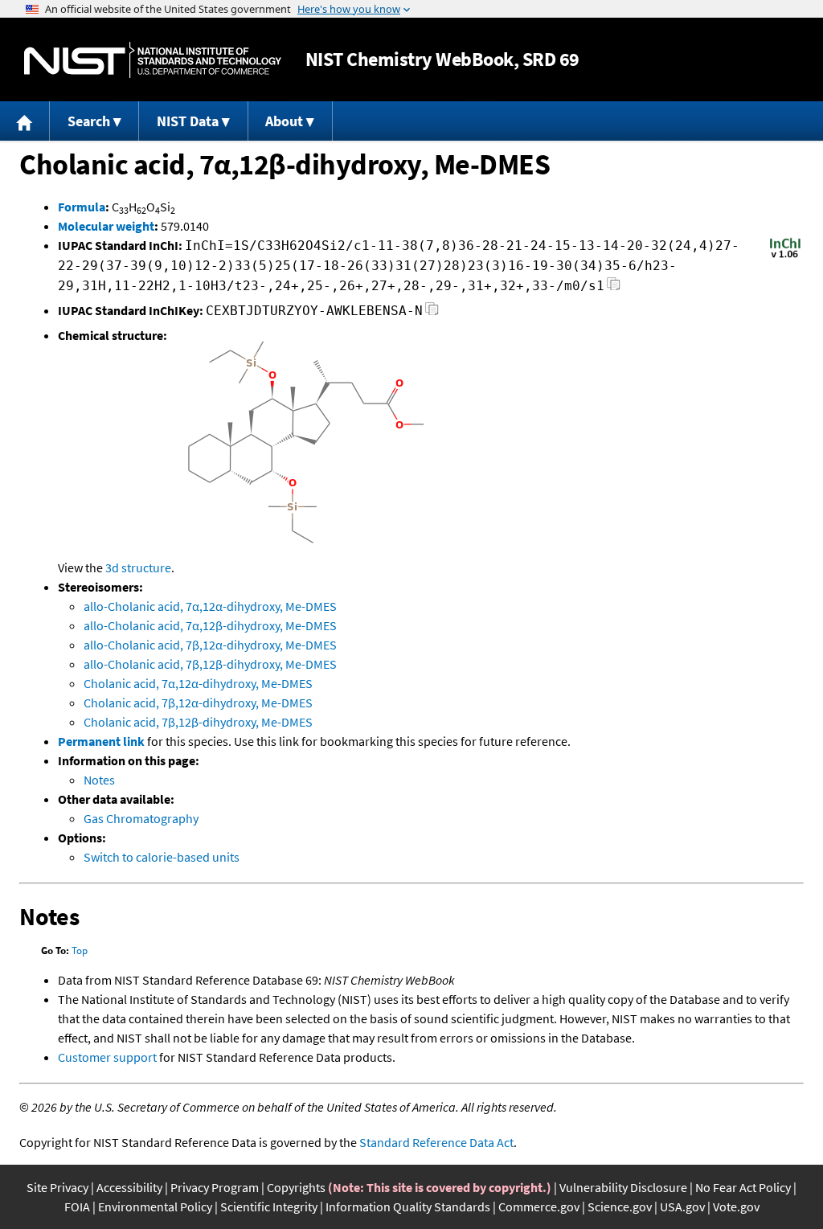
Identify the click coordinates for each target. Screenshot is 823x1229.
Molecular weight (106, 226)
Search (89, 121)
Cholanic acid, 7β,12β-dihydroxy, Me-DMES (198, 722)
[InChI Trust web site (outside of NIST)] (785, 256)
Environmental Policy (155, 1206)
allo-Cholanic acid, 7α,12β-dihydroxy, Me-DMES (210, 625)
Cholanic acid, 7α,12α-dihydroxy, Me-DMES (198, 683)
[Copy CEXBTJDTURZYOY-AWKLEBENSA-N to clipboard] (432, 313)
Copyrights (296, 1187)
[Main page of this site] (25, 121)
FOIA (77, 1206)
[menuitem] (25, 121)
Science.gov (620, 1206)
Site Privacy (57, 1187)
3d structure (138, 567)
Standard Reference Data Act (436, 1142)
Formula (81, 207)
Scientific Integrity (268, 1206)
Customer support (107, 1057)
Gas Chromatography (141, 818)
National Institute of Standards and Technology (152, 60)
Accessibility (129, 1187)
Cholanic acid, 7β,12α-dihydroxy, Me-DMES (198, 702)
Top (80, 950)
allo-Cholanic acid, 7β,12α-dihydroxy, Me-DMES (210, 645)
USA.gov (682, 1206)
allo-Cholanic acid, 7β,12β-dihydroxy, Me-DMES (210, 664)
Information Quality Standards (408, 1206)
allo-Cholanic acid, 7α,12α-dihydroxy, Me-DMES (210, 606)
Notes (99, 780)
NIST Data (188, 121)
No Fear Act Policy (743, 1187)
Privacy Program (214, 1187)
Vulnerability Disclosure (623, 1187)
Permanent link (101, 741)
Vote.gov (736, 1206)
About (284, 121)
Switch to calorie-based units (162, 857)
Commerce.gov (538, 1206)
